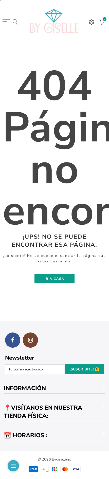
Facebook (12, 340)
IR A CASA (54, 279)
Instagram (30, 340)
